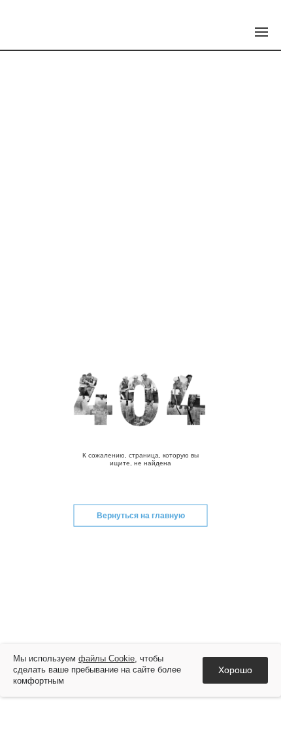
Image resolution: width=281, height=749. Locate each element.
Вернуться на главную (141, 515)
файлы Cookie (106, 658)
